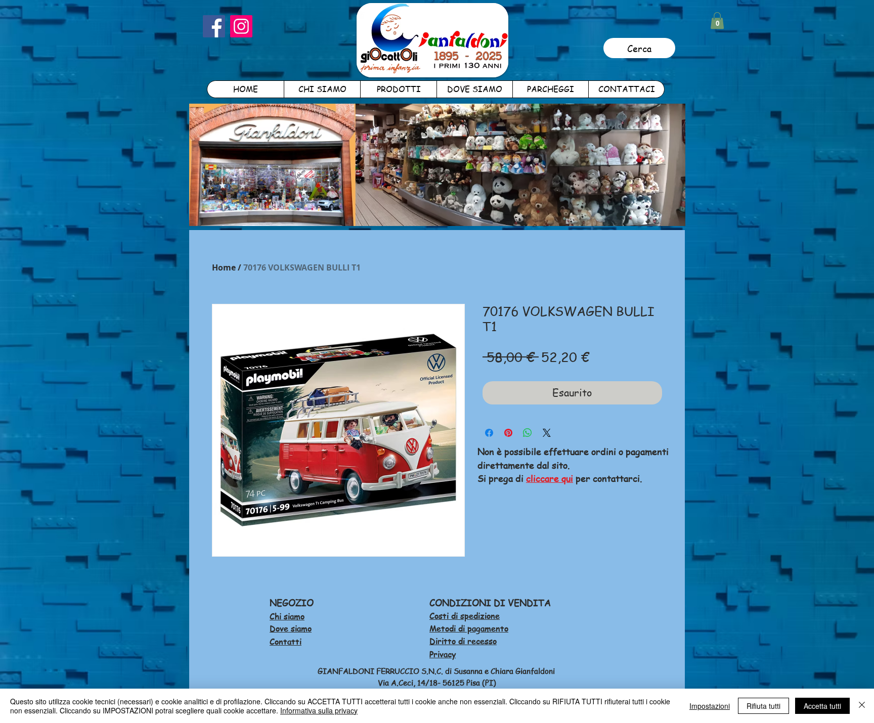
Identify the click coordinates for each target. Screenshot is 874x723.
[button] (717, 20)
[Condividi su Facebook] (489, 433)
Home (224, 267)
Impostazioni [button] (709, 706)
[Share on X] (547, 433)
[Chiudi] (862, 706)
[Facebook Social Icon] (214, 26)
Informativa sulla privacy (319, 710)
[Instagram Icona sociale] (241, 26)
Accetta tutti (822, 706)
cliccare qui (549, 478)
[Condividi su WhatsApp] (527, 433)
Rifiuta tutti (763, 706)
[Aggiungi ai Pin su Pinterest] (508, 433)
